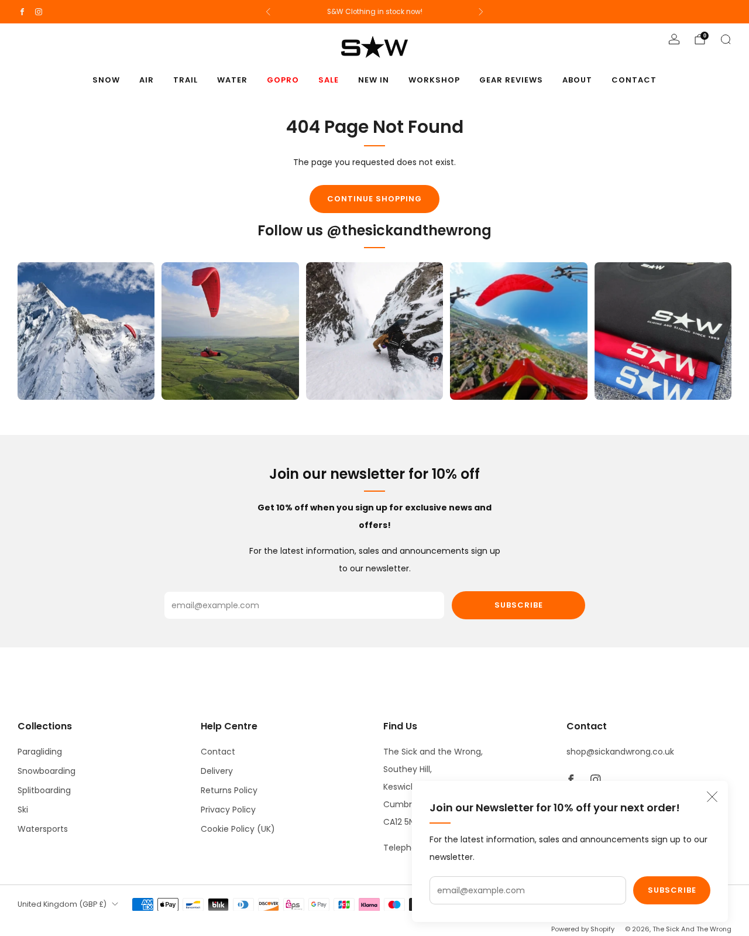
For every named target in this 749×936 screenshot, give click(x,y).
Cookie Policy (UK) (238, 829)
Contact (634, 79)
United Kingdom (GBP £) (62, 904)
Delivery (217, 771)
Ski (23, 809)
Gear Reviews (511, 79)
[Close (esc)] (712, 796)
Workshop (434, 79)
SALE (328, 79)
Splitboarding (44, 790)
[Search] (725, 39)
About (577, 79)
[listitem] (374, 11)
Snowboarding (46, 771)
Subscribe (672, 890)
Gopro (283, 79)
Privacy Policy (228, 809)
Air (146, 79)
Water (232, 79)
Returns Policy (229, 790)
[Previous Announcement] (268, 11)
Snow (106, 79)
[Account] (674, 39)
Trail (185, 79)
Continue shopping (374, 198)
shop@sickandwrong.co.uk (620, 751)
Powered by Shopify (582, 929)
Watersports (43, 829)
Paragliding (40, 751)
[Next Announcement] (481, 11)
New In (373, 79)
